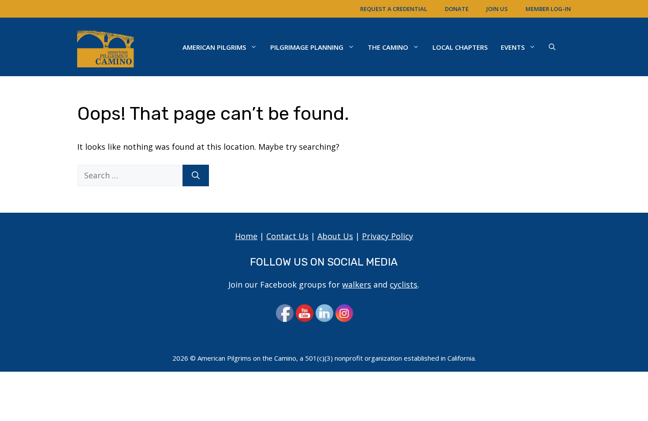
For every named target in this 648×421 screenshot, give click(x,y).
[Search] (195, 175)
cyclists (403, 284)
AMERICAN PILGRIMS (214, 47)
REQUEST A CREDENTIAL (393, 9)
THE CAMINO (388, 47)
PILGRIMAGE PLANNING (306, 47)
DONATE (457, 9)
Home (246, 236)
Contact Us (287, 236)
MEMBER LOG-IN (548, 9)
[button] (552, 47)
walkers (356, 284)
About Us (335, 236)
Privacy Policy (387, 236)
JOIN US (497, 9)
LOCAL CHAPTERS (460, 47)
